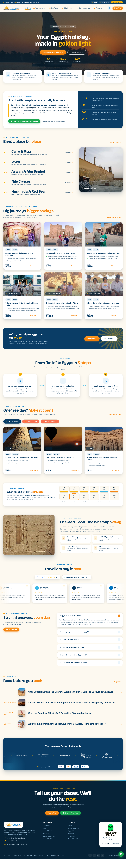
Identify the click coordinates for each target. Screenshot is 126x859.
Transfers (99, 8)
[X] (94, 855)
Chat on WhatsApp (71, 813)
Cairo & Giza (46, 825)
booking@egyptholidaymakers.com (28, 2)
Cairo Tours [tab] (32, 421)
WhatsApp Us (109, 339)
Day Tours (54, 8)
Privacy (41, 855)
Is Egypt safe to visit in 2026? (89, 616)
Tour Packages (40, 8)
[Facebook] (90, 855)
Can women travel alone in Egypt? (89, 647)
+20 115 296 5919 (10, 2)
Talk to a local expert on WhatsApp (25, 121)
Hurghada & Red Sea (49, 836)
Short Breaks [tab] (51, 421)
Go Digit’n (62, 855)
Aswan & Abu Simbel (49, 831)
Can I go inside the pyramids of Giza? (89, 663)
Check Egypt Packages (52, 52)
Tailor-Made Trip (77, 52)
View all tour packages (114, 217)
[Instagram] (98, 855)
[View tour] (22, 234)
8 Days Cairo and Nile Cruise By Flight (62, 303)
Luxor (44, 828)
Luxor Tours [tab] (13, 421)
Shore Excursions (84, 8)
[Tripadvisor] (102, 855)
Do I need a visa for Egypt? (89, 639)
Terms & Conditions (74, 839)
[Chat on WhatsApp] (121, 854)
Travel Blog (71, 833)
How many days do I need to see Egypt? (89, 632)
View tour (34, 266)
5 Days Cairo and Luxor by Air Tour (60, 253)
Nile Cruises (68, 8)
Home (29, 8)
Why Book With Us (73, 828)
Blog (95, 2)
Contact (46, 855)
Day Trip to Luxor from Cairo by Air (60, 458)
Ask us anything (11, 629)
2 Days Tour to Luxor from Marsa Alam (21, 458)
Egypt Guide (105, 2)
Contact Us (117, 2)
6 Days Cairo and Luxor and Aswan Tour (103, 253)
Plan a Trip (117, 8)
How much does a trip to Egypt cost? (89, 655)
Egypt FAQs (71, 831)
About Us (71, 825)
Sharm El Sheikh (47, 839)
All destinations (116, 142)
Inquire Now (91, 339)
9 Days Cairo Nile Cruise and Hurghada (103, 303)
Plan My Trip (52, 813)
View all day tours (116, 414)
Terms (35, 855)
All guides (118, 682)
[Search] (109, 8)
